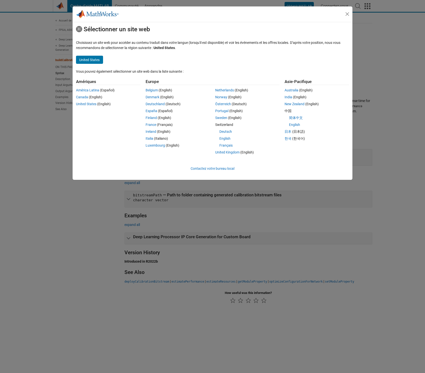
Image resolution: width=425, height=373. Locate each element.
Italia (149, 138)
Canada (82, 97)
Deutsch (225, 132)
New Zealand (294, 104)
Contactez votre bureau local (212, 168)
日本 (288, 132)
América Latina (87, 90)
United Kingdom (227, 152)
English (224, 138)
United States (86, 104)
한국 (288, 138)
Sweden (221, 118)
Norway (221, 97)
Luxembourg (155, 145)
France (151, 125)
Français (226, 145)
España (151, 111)
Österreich (223, 104)
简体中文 (296, 118)
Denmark (152, 97)
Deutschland (155, 104)
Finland (151, 118)
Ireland (151, 132)
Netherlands (224, 90)
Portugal (221, 111)
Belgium (152, 90)
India (288, 97)
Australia (291, 90)
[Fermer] (347, 14)
